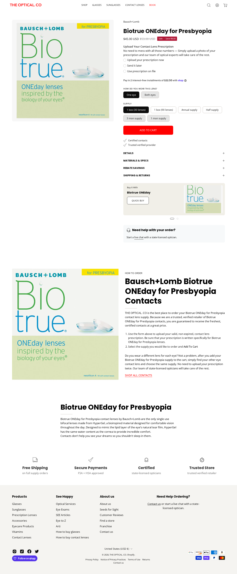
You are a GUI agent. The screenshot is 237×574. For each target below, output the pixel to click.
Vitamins (17, 532)
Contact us (106, 532)
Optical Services (66, 504)
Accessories (19, 520)
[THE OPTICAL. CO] (26, 5)
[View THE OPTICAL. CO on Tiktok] (22, 551)
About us (107, 497)
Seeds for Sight (109, 509)
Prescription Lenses (24, 515)
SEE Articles (63, 515)
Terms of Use (134, 559)
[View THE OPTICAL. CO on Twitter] (36, 551)
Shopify (130, 554)
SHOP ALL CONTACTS (138, 375)
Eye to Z (61, 520)
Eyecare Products (23, 526)
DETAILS (128, 153)
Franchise (106, 526)
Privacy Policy (92, 559)
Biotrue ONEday (138, 192)
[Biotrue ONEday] (203, 199)
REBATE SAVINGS (134, 168)
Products (19, 497)
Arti (58, 526)
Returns (146, 559)
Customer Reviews (111, 515)
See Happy (64, 497)
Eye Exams (62, 509)
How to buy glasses (68, 532)
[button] (135, 5)
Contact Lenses (21, 537)
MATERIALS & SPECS (135, 160)
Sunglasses (19, 509)
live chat (138, 237)
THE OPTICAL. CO (118, 554)
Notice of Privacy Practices (113, 559)
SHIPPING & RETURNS (136, 175)
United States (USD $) (116, 548)
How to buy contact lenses (72, 537)
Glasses (17, 504)
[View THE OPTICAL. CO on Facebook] (29, 551)
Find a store (107, 520)
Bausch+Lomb (131, 21)
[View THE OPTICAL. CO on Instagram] (14, 551)
